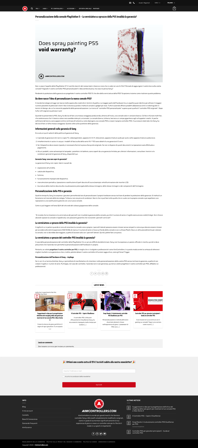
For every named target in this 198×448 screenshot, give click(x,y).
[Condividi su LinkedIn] (106, 273)
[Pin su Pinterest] (102, 273)
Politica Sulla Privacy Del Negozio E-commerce (64, 442)
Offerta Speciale (85, 9)
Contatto (25, 415)
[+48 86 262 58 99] (134, 2)
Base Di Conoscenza (29, 419)
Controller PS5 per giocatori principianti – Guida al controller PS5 (148, 314)
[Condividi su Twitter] (95, 273)
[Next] (163, 313)
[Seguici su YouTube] (104, 434)
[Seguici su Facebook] (93, 434)
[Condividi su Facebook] (91, 273)
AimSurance (27, 427)
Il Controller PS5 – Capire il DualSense (82, 313)
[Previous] (35, 313)
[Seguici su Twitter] (101, 434)
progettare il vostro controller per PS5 (63, 249)
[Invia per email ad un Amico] (99, 273)
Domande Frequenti (29, 423)
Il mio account (27, 411)
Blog (24, 406)
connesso (50, 346)
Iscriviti (99, 384)
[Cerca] (32, 8)
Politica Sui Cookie (90, 442)
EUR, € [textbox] (156, 3)
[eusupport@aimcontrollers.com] (130, 2)
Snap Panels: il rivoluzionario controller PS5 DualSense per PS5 (115, 314)
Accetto (77, 377)
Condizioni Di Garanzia (106, 442)
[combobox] (157, 3)
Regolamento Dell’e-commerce (33, 442)
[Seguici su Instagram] (97, 434)
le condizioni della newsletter (80, 376)
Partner (96, 9)
